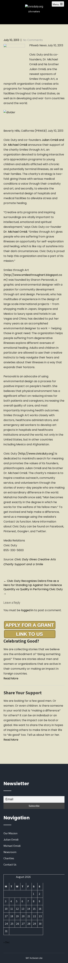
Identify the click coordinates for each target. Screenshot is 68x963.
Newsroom (9, 852)
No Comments (33, 40)
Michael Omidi (12, 846)
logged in (27, 610)
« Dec (6, 942)
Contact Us (9, 864)
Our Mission (10, 833)
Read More (10, 678)
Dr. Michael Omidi (15, 232)
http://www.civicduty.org (36, 454)
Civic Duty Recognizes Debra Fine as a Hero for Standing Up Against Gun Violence (32, 583)
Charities (8, 858)
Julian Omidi (10, 839)
